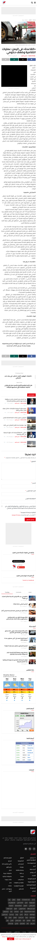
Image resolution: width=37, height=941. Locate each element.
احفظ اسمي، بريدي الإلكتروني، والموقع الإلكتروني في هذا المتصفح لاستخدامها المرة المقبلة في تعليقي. (20, 507)
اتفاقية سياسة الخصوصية (28, 512)
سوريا (22, 876)
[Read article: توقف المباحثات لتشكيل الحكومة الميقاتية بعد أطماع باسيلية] (32, 661)
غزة (6, 917)
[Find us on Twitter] (30, 848)
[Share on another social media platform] (6, 59)
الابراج (26, 903)
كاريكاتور (9, 867)
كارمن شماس (18, 920)
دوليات (22, 867)
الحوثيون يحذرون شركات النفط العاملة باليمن (14, 417)
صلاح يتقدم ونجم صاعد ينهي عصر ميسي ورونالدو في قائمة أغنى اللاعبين (16, 632)
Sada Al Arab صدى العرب (20, 403)
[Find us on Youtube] (25, 848)
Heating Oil (30, 752)
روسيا (17, 914)
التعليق (33, 461)
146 (24, 438)
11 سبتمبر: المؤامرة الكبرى (31, 859)
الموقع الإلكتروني (30, 498)
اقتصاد (34, 875)
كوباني (11, 920)
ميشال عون (22, 923)
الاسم (33, 483)
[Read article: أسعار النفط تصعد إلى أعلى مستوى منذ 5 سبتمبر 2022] (32, 640)
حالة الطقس (17, 932)
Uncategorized (31, 863)
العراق (22, 858)
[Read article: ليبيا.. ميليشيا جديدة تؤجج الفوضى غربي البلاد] (31, 427)
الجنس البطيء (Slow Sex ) (20, 604)
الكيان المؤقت (9, 909)
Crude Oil (30, 745)
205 (24, 414)
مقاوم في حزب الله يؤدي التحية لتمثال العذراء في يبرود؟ (15, 597)
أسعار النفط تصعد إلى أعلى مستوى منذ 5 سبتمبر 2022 (16, 639)
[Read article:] (31, 444)
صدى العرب (21, 917)
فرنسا (33, 920)
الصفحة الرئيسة (32, 932)
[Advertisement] (18, 9)
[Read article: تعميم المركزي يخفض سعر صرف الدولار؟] (32, 647)
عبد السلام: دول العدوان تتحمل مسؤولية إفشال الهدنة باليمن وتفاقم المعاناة (15, 400)
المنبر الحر (21, 864)
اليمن (22, 911)
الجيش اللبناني (32, 906)
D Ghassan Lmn (26, 900)
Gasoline (30, 750)
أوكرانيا (18, 900)
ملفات (10, 886)
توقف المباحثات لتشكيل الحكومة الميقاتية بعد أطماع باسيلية (15, 661)
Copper (29, 759)
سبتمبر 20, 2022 (10, 427)
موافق (10, 939)
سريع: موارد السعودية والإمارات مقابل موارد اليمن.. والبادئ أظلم (14, 409)
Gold (29, 755)
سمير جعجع (32, 917)
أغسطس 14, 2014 (12, 56)
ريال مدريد (12, 914)
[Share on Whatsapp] (14, 59)
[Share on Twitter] (23, 59)
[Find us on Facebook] (34, 848)
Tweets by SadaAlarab (28, 580)
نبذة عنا (24, 932)
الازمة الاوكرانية (31, 885)
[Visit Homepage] (4, 2)
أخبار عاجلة (33, 869)
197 (24, 405)
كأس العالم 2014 (7, 864)
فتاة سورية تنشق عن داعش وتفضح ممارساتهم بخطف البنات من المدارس (17, 618)
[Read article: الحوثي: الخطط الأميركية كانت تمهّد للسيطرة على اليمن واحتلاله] (31, 435)
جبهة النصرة (32, 914)
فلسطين (21, 889)
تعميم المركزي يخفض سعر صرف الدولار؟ (16, 646)
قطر (24, 920)
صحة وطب (21, 879)
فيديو (10, 861)
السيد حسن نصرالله (31, 909)
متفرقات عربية (25, 20)
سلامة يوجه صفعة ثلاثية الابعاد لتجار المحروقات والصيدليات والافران (17, 653)
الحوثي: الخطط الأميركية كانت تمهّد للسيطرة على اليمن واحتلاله (15, 433)
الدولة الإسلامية (18, 906)
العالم (30, 20)
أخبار (34, 866)
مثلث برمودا (8, 879)
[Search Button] (32, 2)
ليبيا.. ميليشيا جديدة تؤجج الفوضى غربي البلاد (14, 425)
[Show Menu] (35, 2)
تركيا (11, 911)
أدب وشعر (33, 872)
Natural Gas (30, 748)
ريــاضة (22, 873)
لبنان (10, 870)
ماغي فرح (33, 923)
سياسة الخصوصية (16, 515)
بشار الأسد (16, 911)
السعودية (33, 888)
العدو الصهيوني (22, 909)
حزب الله (26, 914)
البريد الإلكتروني (30, 491)
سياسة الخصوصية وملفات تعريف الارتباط (16, 937)
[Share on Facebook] (31, 59)
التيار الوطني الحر (12, 903)
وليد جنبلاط (11, 923)
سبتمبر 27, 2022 (10, 420)
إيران (9, 900)
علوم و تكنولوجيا (19, 886)
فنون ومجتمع (8, 858)
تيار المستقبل (5, 911)
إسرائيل (13, 900)
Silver (29, 757)
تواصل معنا (8, 932)
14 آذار (33, 900)
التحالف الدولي (20, 903)
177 (24, 422)
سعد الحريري (4, 914)
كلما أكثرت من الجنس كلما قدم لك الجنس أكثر (14, 611)
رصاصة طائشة (20, 870)
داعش (21, 914)
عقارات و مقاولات (19, 883)
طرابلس (15, 917)
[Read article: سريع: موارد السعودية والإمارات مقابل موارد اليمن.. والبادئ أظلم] (31, 411)
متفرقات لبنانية (7, 876)
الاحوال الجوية (32, 882)
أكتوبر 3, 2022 (10, 403)
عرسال (10, 917)
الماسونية (21, 861)
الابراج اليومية (32, 879)
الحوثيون (25, 906)
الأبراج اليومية (32, 903)
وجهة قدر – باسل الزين (7, 890)
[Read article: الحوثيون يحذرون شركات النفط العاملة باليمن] (31, 420)
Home (34, 20)
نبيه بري (16, 923)
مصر (10, 883)
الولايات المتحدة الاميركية (30, 911)
